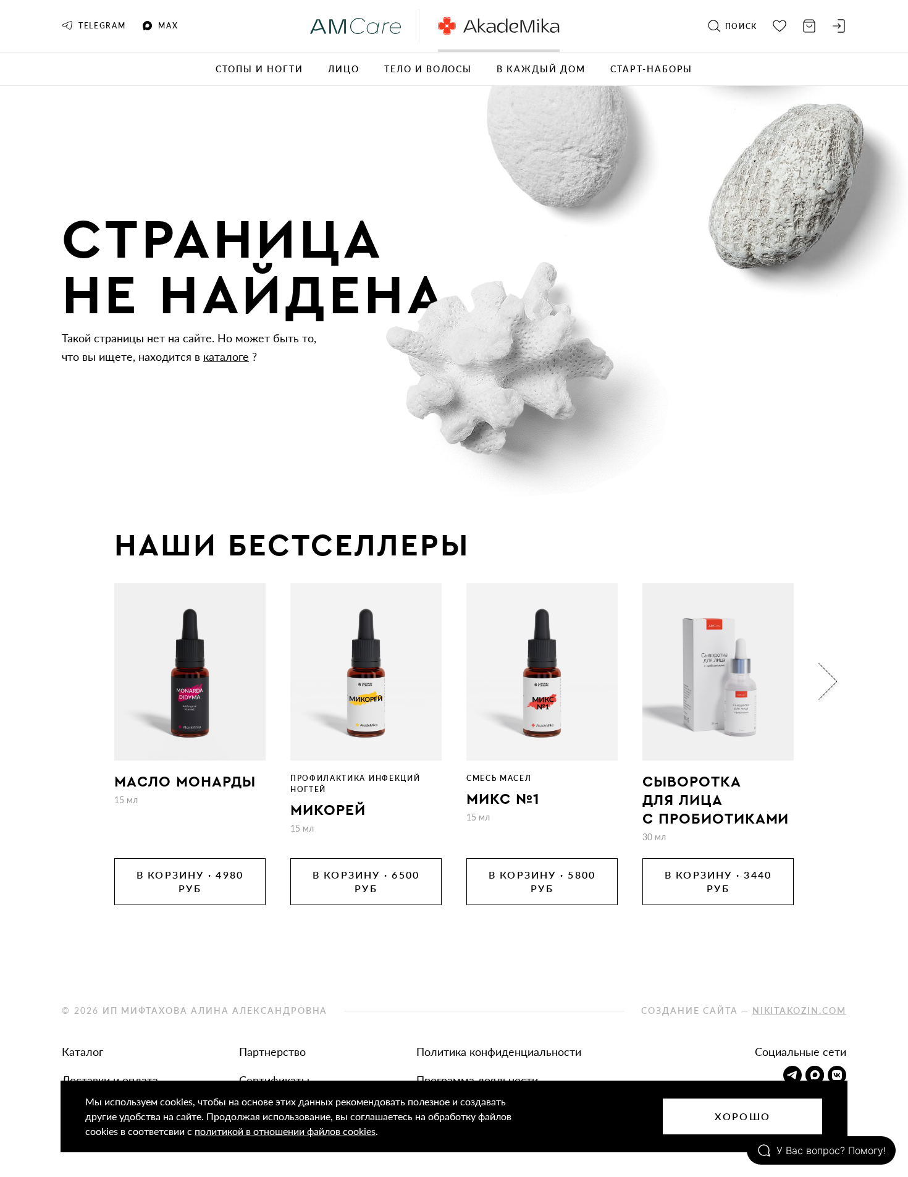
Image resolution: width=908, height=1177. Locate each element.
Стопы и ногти (259, 69)
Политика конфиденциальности (498, 1051)
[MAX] (814, 1075)
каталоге (226, 356)
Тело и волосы (428, 69)
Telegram (101, 25)
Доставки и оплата (110, 1080)
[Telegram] (792, 1075)
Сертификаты (274, 1080)
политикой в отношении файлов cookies (285, 1131)
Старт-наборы (651, 69)
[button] (80, 681)
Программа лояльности (477, 1080)
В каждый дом (541, 69)
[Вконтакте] (837, 1075)
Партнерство (272, 1051)
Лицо (343, 69)
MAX (168, 25)
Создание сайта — (743, 1010)
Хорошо (742, 1116)
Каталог (82, 1051)
